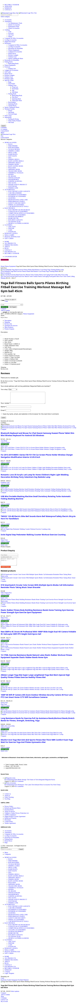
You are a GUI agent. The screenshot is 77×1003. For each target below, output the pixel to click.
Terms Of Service (10, 811)
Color (3, 300)
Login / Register (9, 973)
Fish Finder (11, 84)
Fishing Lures (12, 85)
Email (3, 410)
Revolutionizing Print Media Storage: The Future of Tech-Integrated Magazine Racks (30, 779)
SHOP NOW (5, 260)
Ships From (4, 540)
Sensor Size (4, 702)
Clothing (7, 30)
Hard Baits (15, 89)
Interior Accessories (14, 25)
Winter (10, 36)
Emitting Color (5, 482)
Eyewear (11, 33)
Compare (7, 971)
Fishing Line (12, 68)
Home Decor (12, 53)
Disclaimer (8, 820)
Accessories (8, 20)
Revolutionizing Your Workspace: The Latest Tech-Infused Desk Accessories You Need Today (33, 784)
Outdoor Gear (12, 57)
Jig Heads (11, 112)
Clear (6, 301)
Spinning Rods (16, 99)
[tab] (40, 320)
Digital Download (10, 41)
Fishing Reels (9, 62)
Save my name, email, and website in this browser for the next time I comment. (31, 414)
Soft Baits (15, 92)
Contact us (8, 794)
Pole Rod (15, 97)
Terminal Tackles (10, 109)
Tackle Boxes (12, 105)
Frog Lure (15, 87)
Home (3, 266)
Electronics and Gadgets (19, 191)
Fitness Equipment (13, 50)
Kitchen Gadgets (13, 55)
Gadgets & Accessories (15, 52)
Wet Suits (11, 122)
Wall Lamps (8, 115)
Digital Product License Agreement (15, 816)
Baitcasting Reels (13, 63)
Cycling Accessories (11, 40)
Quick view (4, 446)
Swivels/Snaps (12, 114)
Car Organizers (15, 193)
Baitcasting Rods (17, 95)
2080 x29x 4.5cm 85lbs (8, 726)
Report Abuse (4, 317)
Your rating (5, 389)
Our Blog (7, 799)
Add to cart (5, 307)
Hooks (10, 110)
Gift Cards (8, 72)
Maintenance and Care (18, 200)
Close (2, 978)
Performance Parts (13, 26)
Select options (15, 991)
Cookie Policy (9, 821)
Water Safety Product (14, 121)
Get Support (13, 307)
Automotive (8, 21)
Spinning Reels (12, 104)
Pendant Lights (9, 78)
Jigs (13, 90)
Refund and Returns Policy (13, 808)
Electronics (8, 43)
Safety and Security (17, 203)
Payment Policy (9, 810)
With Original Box (6, 593)
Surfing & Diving (13, 119)
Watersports (8, 117)
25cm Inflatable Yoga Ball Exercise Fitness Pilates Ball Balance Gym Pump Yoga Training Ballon (30, 271)
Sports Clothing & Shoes (15, 58)
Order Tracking (9, 797)
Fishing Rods (12, 94)
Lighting (12, 198)
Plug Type (4, 704)
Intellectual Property (10, 818)
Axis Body (4, 441)
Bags (9, 82)
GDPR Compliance (10, 815)
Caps (9, 31)
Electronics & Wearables (15, 48)
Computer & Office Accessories (14, 38)
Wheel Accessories (13, 28)
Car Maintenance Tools (15, 23)
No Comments (19, 781)
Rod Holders (12, 102)
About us (7, 795)
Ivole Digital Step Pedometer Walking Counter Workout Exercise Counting (33, 534)
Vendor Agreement (10, 823)
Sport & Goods (9, 80)
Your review (5, 403)
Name (3, 407)
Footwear (7, 67)
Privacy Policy (9, 806)
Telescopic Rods (17, 100)
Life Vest (11, 35)
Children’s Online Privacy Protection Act (17, 813)
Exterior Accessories (17, 194)
